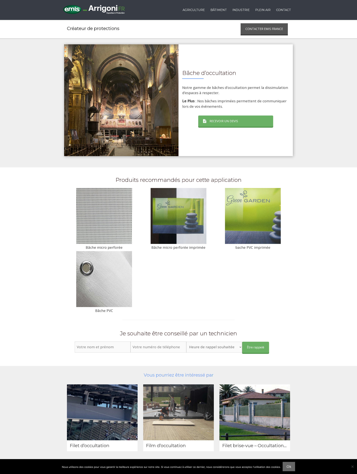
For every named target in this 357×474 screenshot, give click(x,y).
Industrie (241, 10)
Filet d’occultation (89, 445)
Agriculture (194, 10)
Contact (283, 10)
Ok (289, 466)
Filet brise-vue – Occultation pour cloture (267, 445)
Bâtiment (218, 10)
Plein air (263, 10)
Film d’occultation (166, 445)
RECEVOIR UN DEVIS (224, 121)
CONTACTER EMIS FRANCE (264, 29)
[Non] (352, 466)
